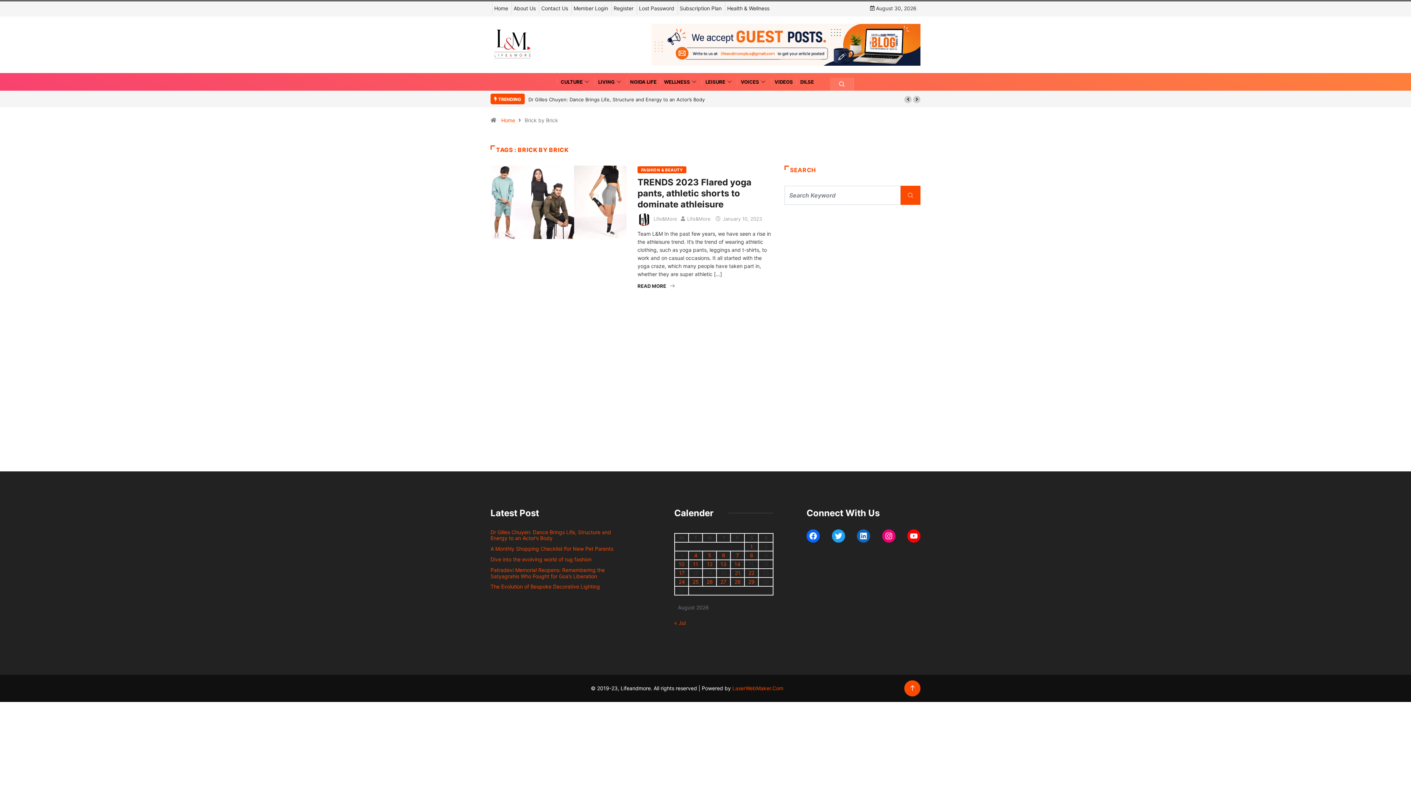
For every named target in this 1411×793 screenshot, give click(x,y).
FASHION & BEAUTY (662, 170)
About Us (525, 8)
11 (695, 564)
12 (709, 564)
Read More (652, 286)
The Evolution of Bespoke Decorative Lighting (545, 586)
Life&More (665, 219)
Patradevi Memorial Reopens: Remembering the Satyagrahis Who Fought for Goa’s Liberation (548, 573)
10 (682, 564)
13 (723, 564)
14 (737, 564)
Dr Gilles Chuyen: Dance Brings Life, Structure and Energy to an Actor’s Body (616, 99)
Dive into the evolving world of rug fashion (543, 559)
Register (623, 8)
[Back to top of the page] (912, 688)
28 (738, 582)
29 (751, 582)
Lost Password (656, 8)
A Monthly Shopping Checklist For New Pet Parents (552, 549)
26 (710, 582)
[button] (908, 99)
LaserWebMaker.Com (757, 688)
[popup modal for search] (842, 84)
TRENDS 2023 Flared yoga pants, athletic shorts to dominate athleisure (694, 193)
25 (696, 582)
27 (723, 582)
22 (751, 573)
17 (682, 573)
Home (501, 8)
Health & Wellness (748, 8)
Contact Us (554, 8)
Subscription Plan (701, 8)
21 (737, 573)
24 (682, 582)
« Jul (680, 623)
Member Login (591, 8)
